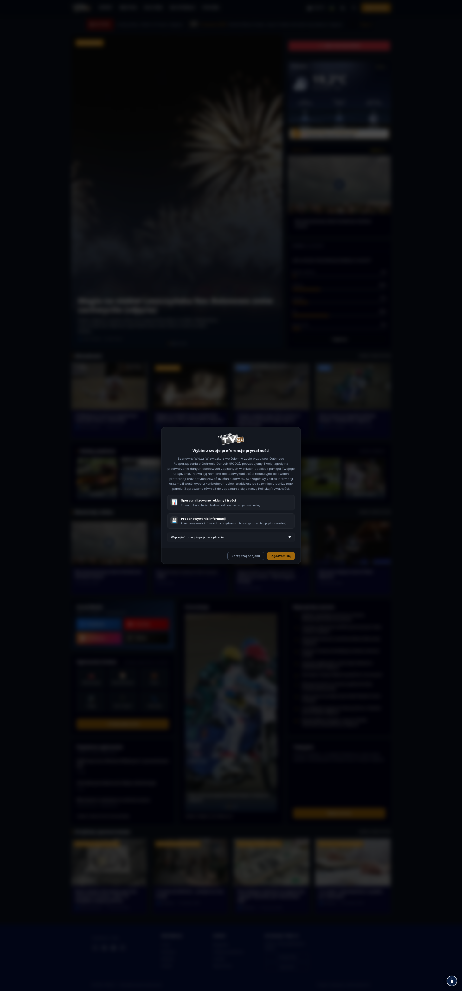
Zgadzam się (281, 556)
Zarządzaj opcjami (245, 556)
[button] (452, 981)
